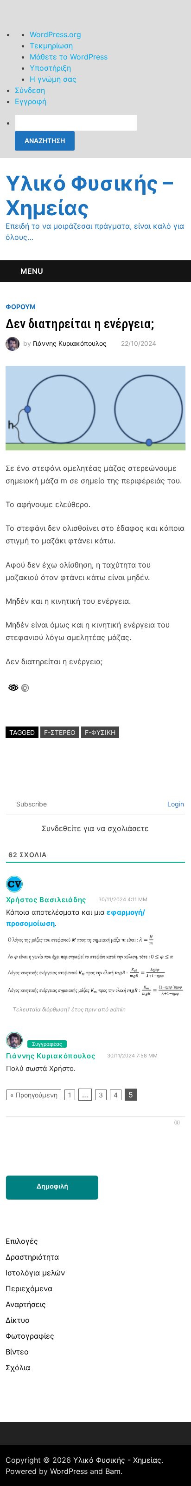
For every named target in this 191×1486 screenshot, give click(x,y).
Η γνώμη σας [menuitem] (53, 79)
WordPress (69, 1471)
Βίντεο (17, 1351)
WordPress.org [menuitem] (55, 34)
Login (175, 804)
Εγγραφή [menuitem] (30, 101)
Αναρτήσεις (26, 1304)
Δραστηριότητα (32, 1256)
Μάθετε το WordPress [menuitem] (69, 56)
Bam (113, 1471)
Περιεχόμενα (29, 1288)
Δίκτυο (18, 1320)
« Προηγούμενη (33, 1095)
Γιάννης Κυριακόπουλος (70, 343)
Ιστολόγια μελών (35, 1272)
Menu (31, 271)
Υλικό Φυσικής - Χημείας (117, 1460)
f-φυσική (100, 732)
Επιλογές (22, 1241)
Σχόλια (18, 1367)
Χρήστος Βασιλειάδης (46, 899)
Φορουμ (21, 306)
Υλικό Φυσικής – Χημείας (89, 195)
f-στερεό (60, 732)
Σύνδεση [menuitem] (30, 90)
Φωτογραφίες (30, 1336)
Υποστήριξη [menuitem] (50, 68)
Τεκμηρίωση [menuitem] (51, 45)
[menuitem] (103, 132)
